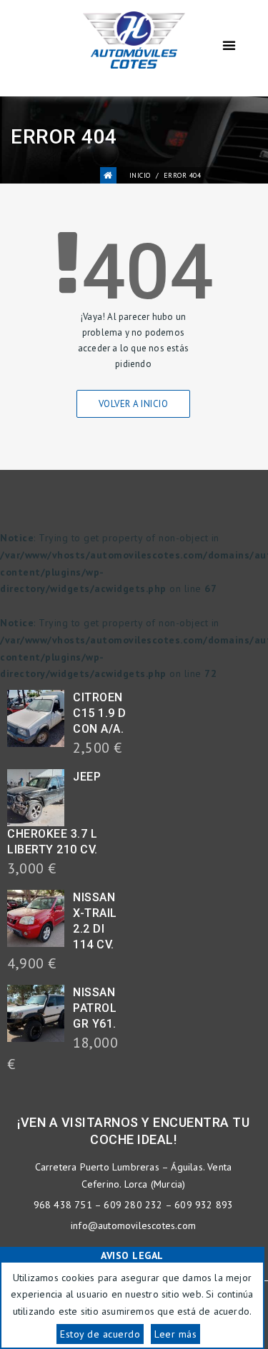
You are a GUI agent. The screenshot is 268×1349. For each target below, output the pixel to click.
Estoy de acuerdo (100, 1334)
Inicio (140, 175)
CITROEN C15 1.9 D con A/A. (99, 713)
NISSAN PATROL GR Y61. (94, 1008)
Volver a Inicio (134, 404)
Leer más (175, 1334)
